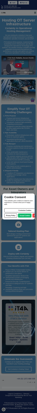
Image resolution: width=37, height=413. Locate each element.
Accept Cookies (25, 215)
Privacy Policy (10, 215)
